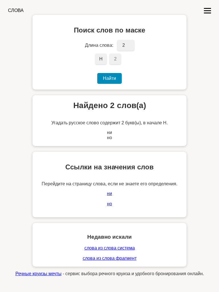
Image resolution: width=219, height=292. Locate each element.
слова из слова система (109, 248)
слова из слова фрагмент (110, 258)
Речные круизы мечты (38, 273)
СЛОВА (16, 10)
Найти (109, 78)
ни (109, 193)
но (109, 203)
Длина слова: (99, 45)
